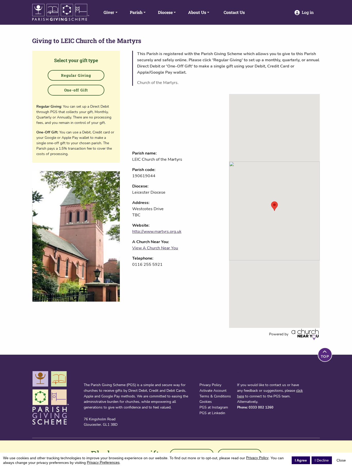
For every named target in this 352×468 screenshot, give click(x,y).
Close (341, 460)
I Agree (301, 460)
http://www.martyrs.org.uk (156, 231)
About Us (197, 12)
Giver (109, 12)
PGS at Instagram (213, 407)
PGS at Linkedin (212, 412)
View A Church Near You (155, 248)
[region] (274, 211)
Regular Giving (76, 75)
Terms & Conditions (215, 396)
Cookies (205, 401)
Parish (136, 12)
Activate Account (213, 390)
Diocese (165, 12)
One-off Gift (76, 90)
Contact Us (234, 12)
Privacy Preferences (103, 462)
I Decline (322, 460)
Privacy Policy (210, 384)
